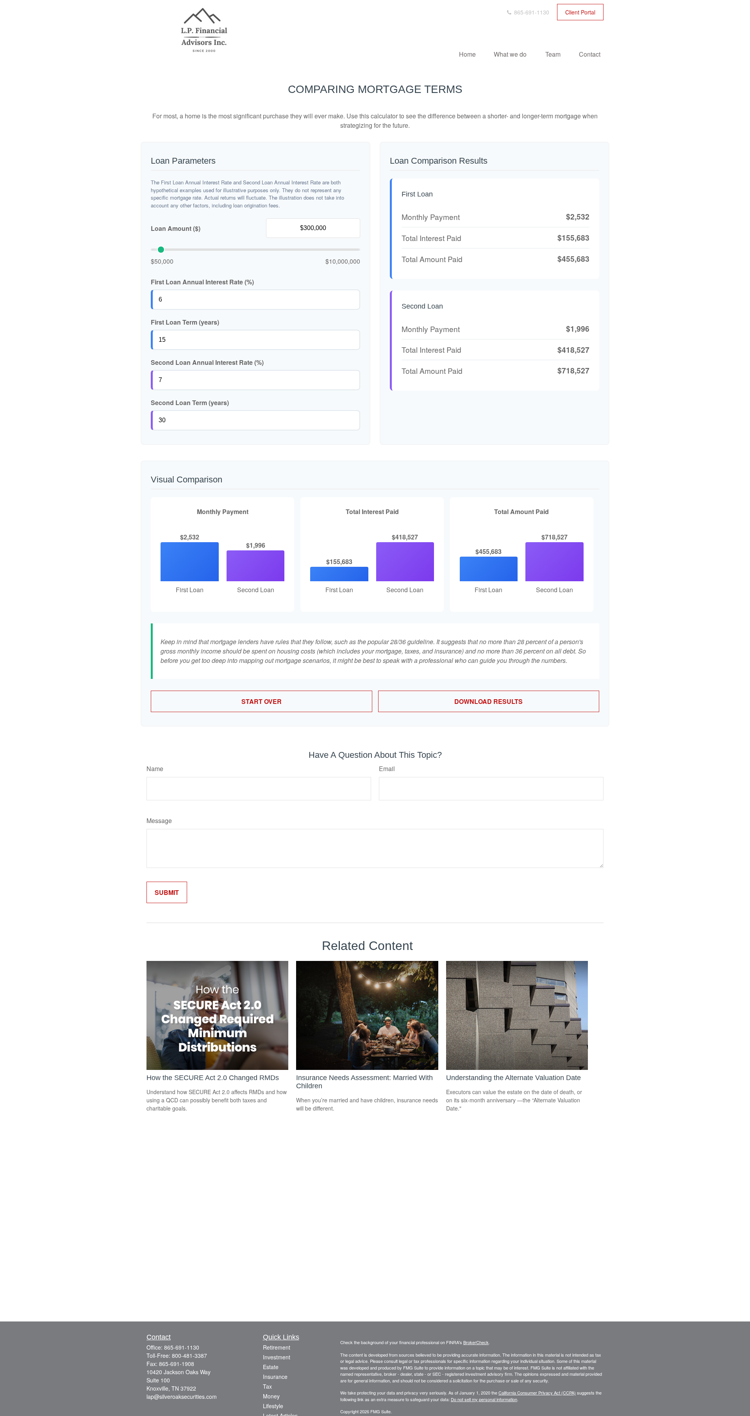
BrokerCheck (476, 1342)
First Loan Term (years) (185, 322)
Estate (271, 1367)
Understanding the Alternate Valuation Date (513, 1078)
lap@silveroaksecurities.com (181, 1396)
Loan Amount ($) (175, 228)
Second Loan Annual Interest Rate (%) (207, 362)
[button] (467, 54)
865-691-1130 (530, 12)
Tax (267, 1386)
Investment (276, 1357)
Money (271, 1396)
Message (159, 820)
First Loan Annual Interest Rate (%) (202, 281)
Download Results (488, 701)
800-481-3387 (189, 1355)
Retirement (276, 1347)
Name (154, 768)
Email (387, 768)
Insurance (275, 1376)
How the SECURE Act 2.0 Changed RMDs (212, 1078)
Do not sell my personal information (484, 1399)
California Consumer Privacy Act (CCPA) (537, 1392)
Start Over (261, 701)
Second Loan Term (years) (190, 402)
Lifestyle (273, 1406)
